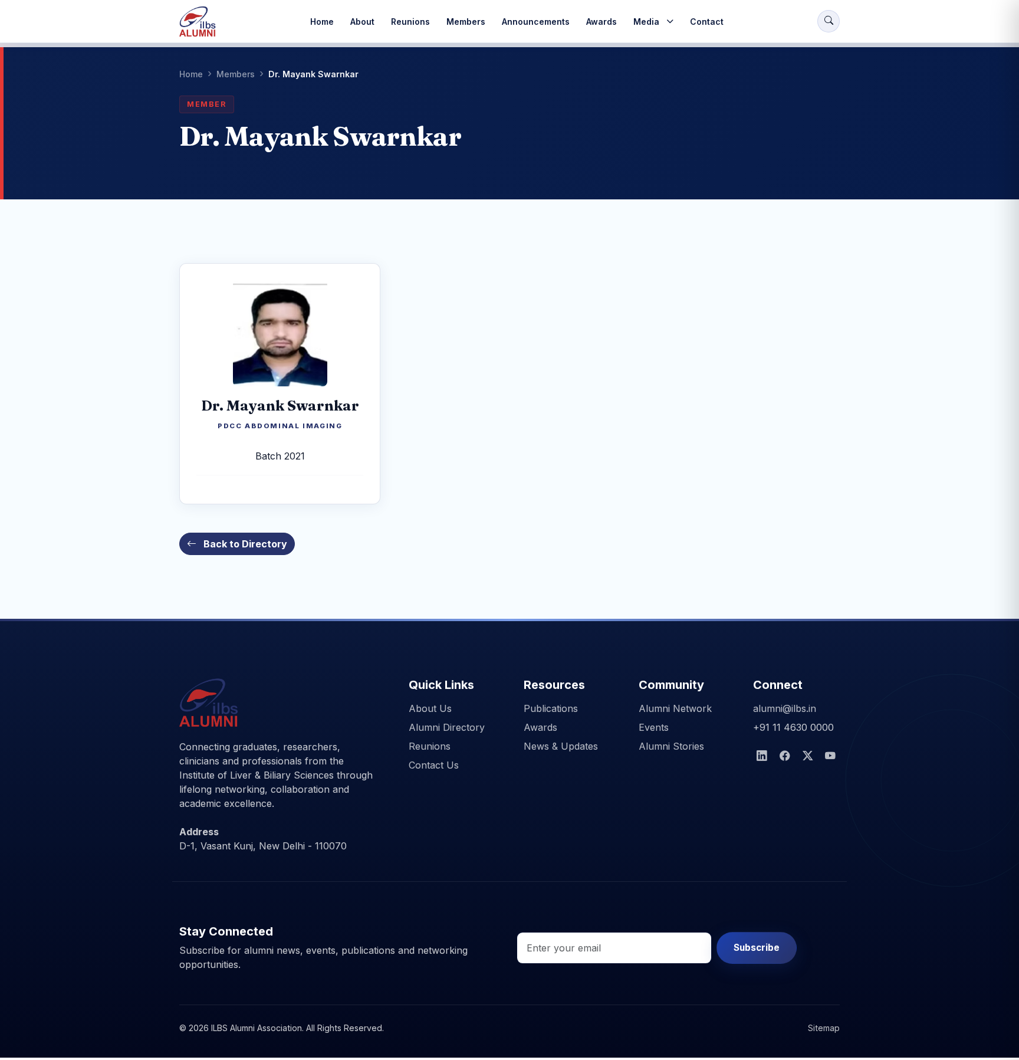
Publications (551, 708)
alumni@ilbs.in (784, 708)
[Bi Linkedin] (762, 756)
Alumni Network (675, 708)
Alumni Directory (447, 727)
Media (646, 22)
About (362, 22)
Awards (601, 22)
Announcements (536, 22)
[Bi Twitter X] (808, 756)
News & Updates (561, 746)
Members (465, 22)
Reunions (410, 22)
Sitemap (824, 1028)
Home (322, 22)
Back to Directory (244, 544)
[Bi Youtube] (830, 756)
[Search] (828, 21)
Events (654, 727)
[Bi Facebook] (785, 756)
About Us (430, 708)
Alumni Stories (671, 746)
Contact (707, 22)
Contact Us (434, 765)
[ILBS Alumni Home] (197, 21)
